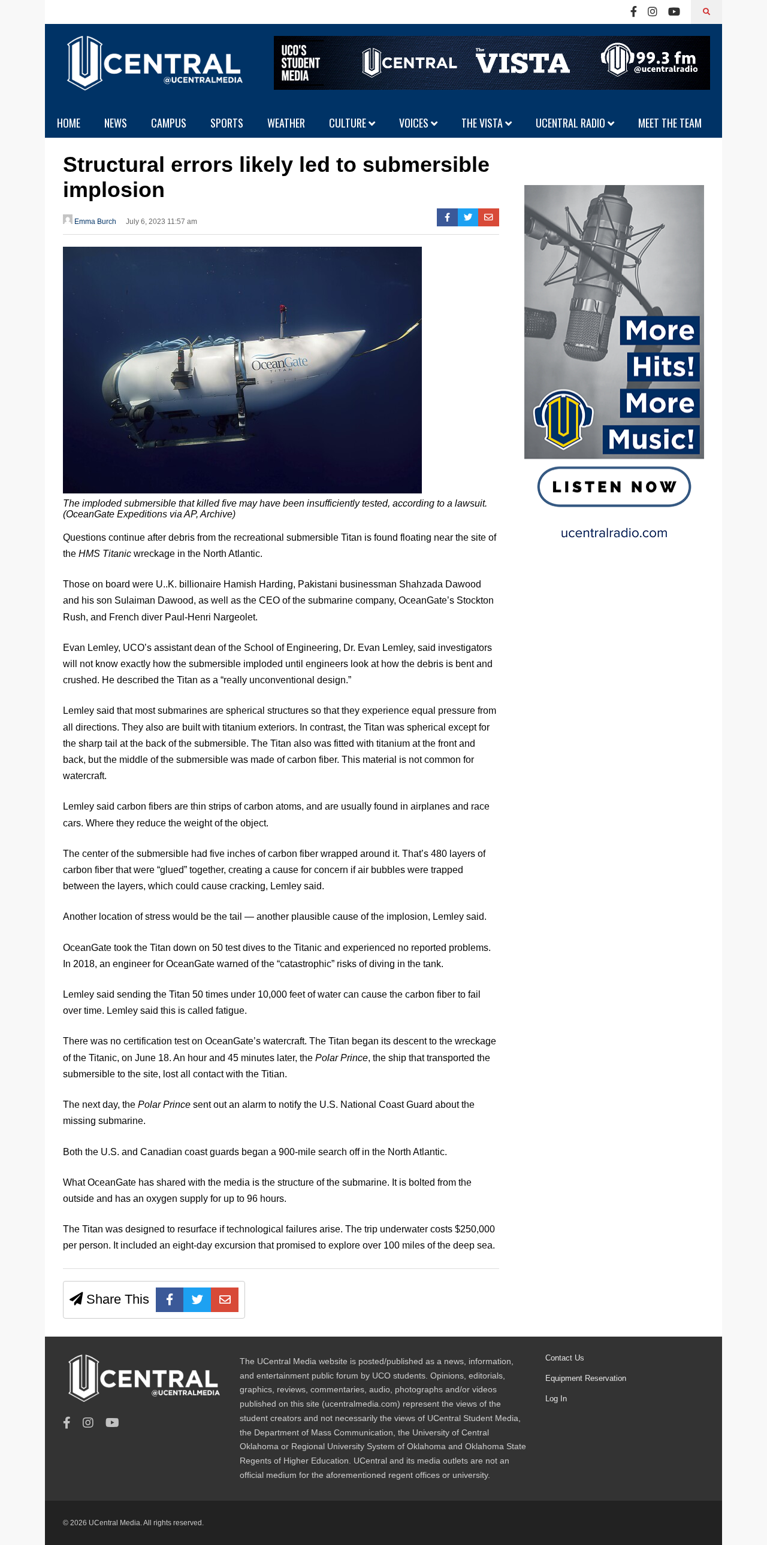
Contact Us (564, 1357)
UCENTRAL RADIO (572, 123)
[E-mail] (488, 217)
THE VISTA (483, 123)
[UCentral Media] (153, 72)
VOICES (415, 123)
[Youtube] (674, 12)
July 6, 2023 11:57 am (161, 221)
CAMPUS (168, 123)
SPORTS (226, 123)
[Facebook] (633, 12)
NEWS (115, 123)
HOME (68, 123)
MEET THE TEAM (670, 123)
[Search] (706, 12)
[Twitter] (468, 217)
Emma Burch (94, 221)
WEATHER (286, 123)
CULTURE (349, 123)
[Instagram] (652, 12)
